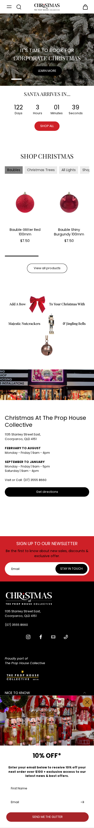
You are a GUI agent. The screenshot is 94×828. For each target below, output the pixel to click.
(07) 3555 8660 (35, 480)
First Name (19, 788)
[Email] (53, 637)
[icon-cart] (84, 7)
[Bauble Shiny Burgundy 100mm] (69, 202)
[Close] (87, 702)
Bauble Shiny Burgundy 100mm (69, 232)
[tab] (18, 80)
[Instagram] (28, 637)
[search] (18, 7)
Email (15, 802)
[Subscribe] (82, 802)
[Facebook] (40, 637)
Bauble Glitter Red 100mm (25, 232)
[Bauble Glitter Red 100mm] (25, 202)
